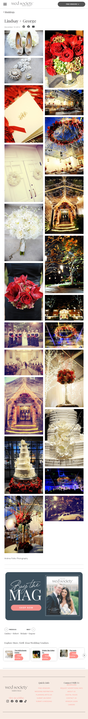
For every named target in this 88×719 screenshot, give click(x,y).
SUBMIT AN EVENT (44, 698)
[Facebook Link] (12, 701)
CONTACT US (71, 698)
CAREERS (71, 705)
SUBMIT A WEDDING (44, 701)
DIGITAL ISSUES (71, 695)
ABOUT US (71, 691)
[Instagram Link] (7, 701)
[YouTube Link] (21, 701)
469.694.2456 (71, 685)
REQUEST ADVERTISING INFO (71, 688)
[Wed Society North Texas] (22, 4)
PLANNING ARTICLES (44, 695)
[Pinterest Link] (16, 701)
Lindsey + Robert (11, 633)
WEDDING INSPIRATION (44, 691)
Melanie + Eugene (27, 633)
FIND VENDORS (71, 4)
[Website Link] (16, 692)
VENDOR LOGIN (71, 701)
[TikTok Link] (25, 701)
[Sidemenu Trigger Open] (5, 4)
